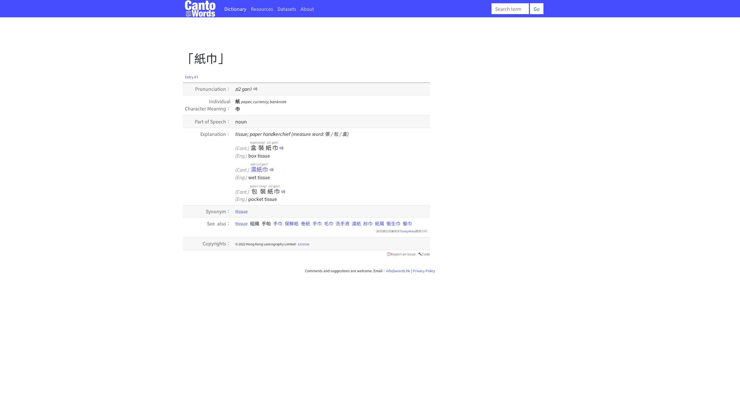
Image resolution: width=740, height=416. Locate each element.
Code (426, 253)
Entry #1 (191, 76)
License (303, 244)
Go (537, 8)
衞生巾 (393, 223)
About (307, 8)
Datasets (287, 8)
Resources (262, 8)
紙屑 (379, 223)
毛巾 (328, 223)
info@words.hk (398, 270)
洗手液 (342, 223)
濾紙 (356, 223)
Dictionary (235, 8)
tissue (241, 211)
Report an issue (403, 253)
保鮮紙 (292, 223)
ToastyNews (407, 231)
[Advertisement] (288, 36)
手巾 (279, 223)
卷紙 (305, 223)
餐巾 (407, 223)
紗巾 (368, 223)
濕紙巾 (259, 169)
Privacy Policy (424, 270)
